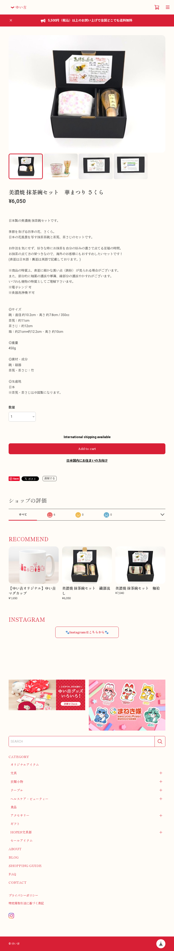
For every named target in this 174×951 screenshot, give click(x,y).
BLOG (14, 857)
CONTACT (18, 882)
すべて (23, 514)
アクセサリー (19, 815)
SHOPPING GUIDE (25, 865)
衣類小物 (16, 781)
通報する (49, 478)
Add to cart (87, 448)
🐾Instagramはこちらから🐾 (87, 632)
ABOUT (15, 848)
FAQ (12, 873)
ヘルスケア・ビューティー (29, 799)
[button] (160, 94)
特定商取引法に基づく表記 (26, 903)
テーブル (16, 790)
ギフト (15, 823)
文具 (13, 773)
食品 (13, 807)
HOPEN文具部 (21, 832)
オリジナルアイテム (24, 764)
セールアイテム (21, 840)
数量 (12, 407)
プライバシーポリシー (23, 895)
